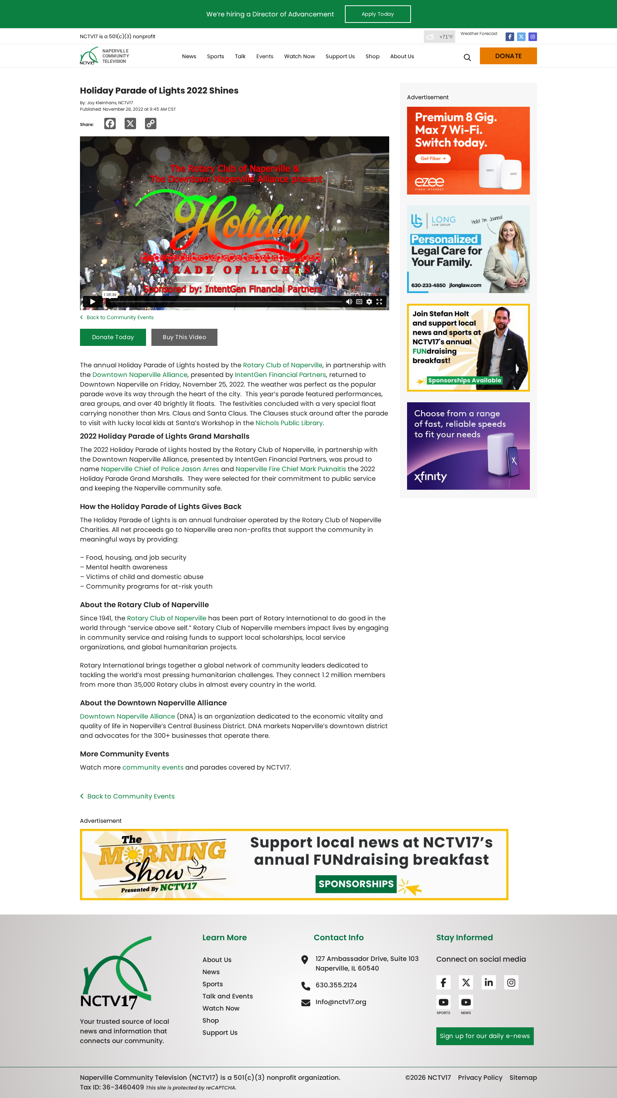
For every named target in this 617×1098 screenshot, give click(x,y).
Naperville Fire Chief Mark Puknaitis (291, 468)
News (189, 56)
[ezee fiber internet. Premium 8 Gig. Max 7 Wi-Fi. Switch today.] (468, 150)
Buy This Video (184, 337)
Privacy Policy (480, 1077)
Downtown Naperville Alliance (139, 374)
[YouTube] (443, 1002)
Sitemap (523, 1077)
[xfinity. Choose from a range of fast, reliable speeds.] (468, 445)
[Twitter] (521, 36)
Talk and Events (227, 996)
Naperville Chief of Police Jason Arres (160, 468)
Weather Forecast (479, 33)
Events (265, 56)
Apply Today (378, 13)
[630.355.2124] (335, 985)
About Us (402, 56)
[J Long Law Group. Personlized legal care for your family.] (468, 248)
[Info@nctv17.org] (340, 1002)
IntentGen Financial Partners (280, 374)
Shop (373, 56)
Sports (215, 56)
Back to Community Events (120, 317)
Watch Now (299, 56)
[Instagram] (532, 36)
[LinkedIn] (489, 982)
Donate (508, 55)
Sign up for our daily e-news (485, 1036)
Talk (240, 56)
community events (153, 767)
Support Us (340, 56)
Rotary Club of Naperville (282, 365)
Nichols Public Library (289, 422)
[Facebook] (510, 36)
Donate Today (113, 337)
